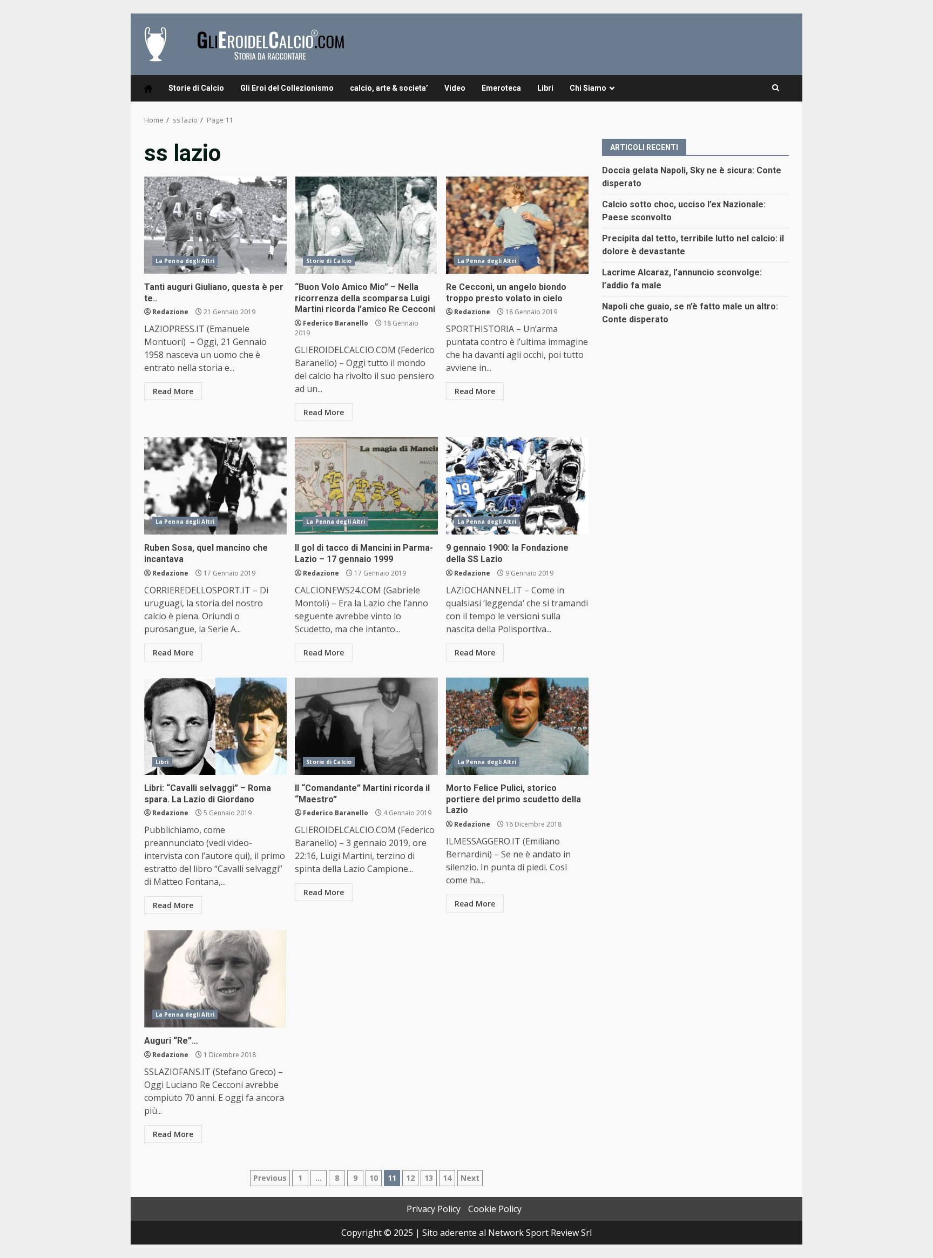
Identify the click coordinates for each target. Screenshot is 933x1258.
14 (447, 1178)
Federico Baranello (335, 323)
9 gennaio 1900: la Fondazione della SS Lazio (517, 486)
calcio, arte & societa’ (389, 88)
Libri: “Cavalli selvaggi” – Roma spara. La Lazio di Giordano (215, 726)
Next (470, 1178)
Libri (545, 88)
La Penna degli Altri (185, 261)
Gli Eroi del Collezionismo (287, 88)
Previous (270, 1178)
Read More (173, 391)
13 (428, 1178)
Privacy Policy (434, 1209)
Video (454, 88)
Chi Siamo (588, 88)
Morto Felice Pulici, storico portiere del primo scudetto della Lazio (517, 726)
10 (373, 1178)
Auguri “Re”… (215, 978)
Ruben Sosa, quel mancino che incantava (215, 486)
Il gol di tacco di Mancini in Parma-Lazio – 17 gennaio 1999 (366, 486)
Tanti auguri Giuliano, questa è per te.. (215, 225)
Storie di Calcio (196, 88)
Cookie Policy (495, 1209)
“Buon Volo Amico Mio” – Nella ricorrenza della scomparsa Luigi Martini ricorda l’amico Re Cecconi (366, 225)
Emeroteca (501, 88)
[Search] (775, 88)
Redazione (170, 311)
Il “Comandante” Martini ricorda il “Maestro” (366, 726)
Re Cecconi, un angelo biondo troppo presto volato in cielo (517, 225)
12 (410, 1178)
